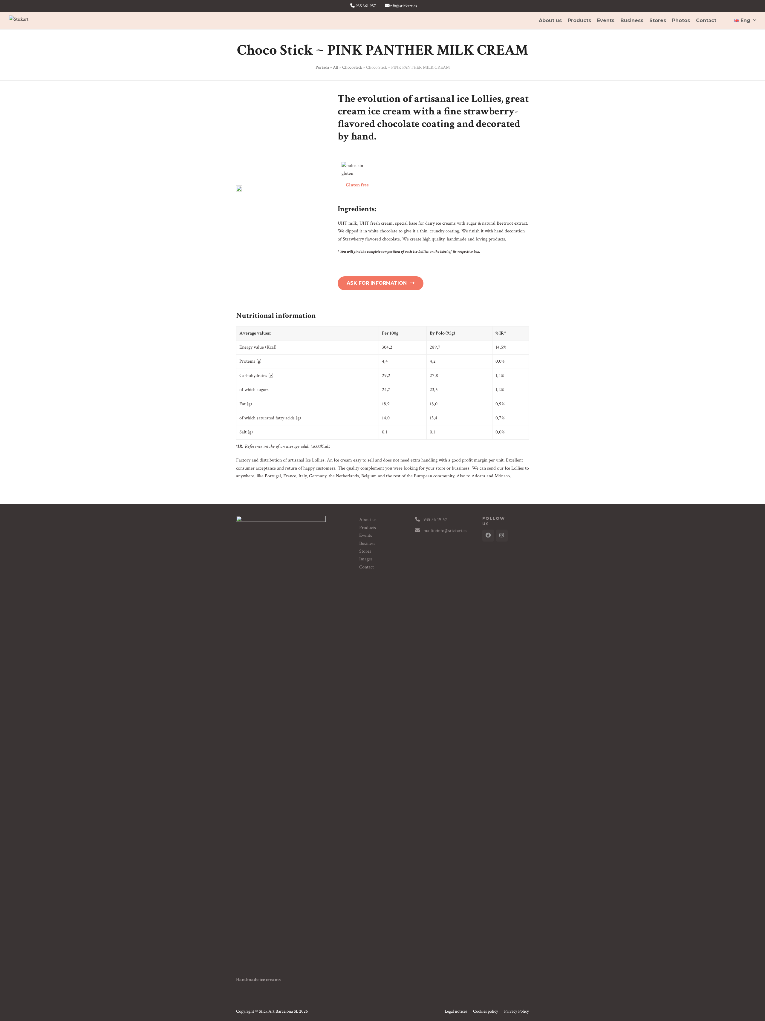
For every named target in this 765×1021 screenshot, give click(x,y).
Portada (322, 67)
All (335, 67)
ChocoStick (352, 67)
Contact (366, 567)
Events (365, 535)
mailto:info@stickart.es (445, 531)
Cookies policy (485, 1011)
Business (367, 543)
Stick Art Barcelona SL (278, 1011)
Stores (365, 551)
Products (367, 528)
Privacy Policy (516, 1011)
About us (368, 519)
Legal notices (456, 1011)
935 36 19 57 (435, 519)
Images (366, 559)
